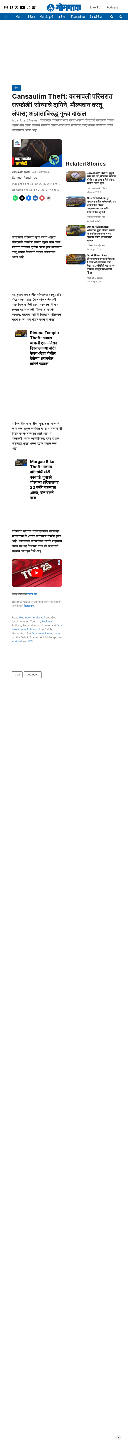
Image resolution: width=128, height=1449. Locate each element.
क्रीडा (61, 17)
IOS (30, 641)
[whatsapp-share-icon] (15, 199)
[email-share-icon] (42, 199)
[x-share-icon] (22, 199)
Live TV (95, 7)
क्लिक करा (29, 606)
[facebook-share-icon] (28, 199)
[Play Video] (37, 573)
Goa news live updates (46, 633)
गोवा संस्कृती (46, 17)
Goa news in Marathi (32, 617)
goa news (33, 674)
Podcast (112, 7)
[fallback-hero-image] (76, 176)
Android (17, 641)
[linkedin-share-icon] (35, 199)
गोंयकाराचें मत (77, 17)
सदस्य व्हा (32, 594)
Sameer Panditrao (24, 177)
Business (47, 621)
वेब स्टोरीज (96, 17)
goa (17, 674)
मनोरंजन (30, 17)
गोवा (18, 17)
